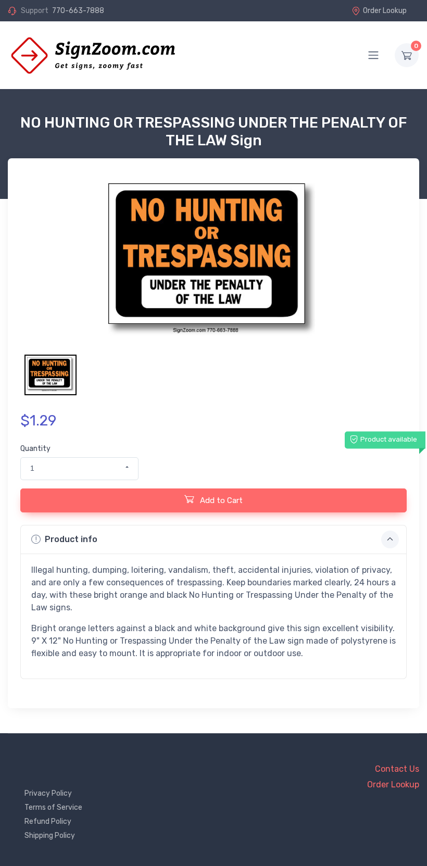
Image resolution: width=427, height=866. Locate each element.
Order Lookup (385, 10)
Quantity (35, 448)
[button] (79, 468)
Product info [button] (71, 539)
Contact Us (397, 769)
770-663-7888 (78, 10)
